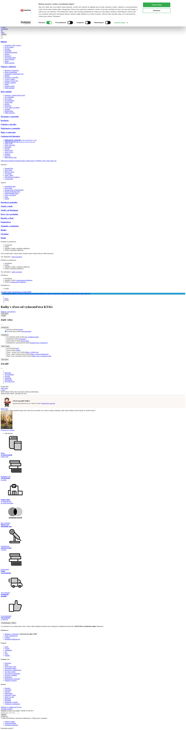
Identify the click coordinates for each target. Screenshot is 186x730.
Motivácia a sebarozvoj (12, 70)
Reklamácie (8, 677)
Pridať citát (4, 409)
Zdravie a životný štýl (11, 81)
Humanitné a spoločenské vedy (14, 74)
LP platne (5, 234)
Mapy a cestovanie (8, 132)
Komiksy (7, 49)
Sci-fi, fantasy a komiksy (12, 107)
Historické (8, 56)
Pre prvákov (8, 99)
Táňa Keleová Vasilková (12, 177)
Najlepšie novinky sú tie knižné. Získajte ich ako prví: (17, 710)
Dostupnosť (5, 335)
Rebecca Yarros (9, 172)
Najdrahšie (8, 378)
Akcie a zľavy (9, 152)
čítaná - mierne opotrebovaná (39, 354)
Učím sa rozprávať (10, 195)
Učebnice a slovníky (8, 124)
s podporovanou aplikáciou (24, 280)
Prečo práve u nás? (10, 666)
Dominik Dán (9, 168)
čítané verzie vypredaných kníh (41, 356)
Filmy (2, 32)
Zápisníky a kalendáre (10, 226)
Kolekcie (7, 154)
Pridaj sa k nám (9, 697)
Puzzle (3, 238)
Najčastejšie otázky (10, 668)
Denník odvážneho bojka (12, 191)
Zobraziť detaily (119, 22)
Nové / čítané (5, 346)
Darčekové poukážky (9, 202)
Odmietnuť (156, 10)
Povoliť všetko (157, 5)
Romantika (8, 50)
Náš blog (7, 691)
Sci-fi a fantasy (9, 47)
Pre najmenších (9, 97)
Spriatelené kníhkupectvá (12, 639)
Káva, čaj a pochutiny (9, 214)
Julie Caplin (8, 170)
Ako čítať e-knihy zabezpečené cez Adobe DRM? (16, 292)
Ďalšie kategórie (10, 63)
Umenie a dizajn (10, 86)
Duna (6, 197)
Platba (6, 665)
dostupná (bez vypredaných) (39, 343)
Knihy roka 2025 (10, 145)
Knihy (7, 298)
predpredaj (22, 339)
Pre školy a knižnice (11, 675)
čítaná (18, 350)
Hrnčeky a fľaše (7, 218)
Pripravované (9, 150)
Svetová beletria (9, 59)
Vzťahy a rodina (10, 79)
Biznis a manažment (11, 72)
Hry (2, 30)
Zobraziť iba (5, 327)
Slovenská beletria (10, 57)
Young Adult (8, 102)
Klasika (7, 54)
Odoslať (4, 714)
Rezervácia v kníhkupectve (13, 670)
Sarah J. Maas (9, 175)
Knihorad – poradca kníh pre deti (15, 95)
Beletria (4, 42)
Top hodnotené (9, 374)
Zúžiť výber (5, 359)
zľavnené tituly (26, 331)
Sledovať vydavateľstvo (8, 311)
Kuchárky (5, 121)
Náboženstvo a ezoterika (10, 128)
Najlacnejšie (8, 380)
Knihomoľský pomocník (48, 403)
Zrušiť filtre (4, 388)
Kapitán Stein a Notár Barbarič (14, 190)
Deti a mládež (6, 92)
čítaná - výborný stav (32, 352)
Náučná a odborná (8, 67)
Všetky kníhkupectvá (11, 636)
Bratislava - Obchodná (11, 634)
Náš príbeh (8, 690)
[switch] (70, 22)
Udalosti (7, 637)
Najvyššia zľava (10, 381)
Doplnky (4, 34)
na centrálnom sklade (32, 337)
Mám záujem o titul (10, 157)
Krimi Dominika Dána (11, 193)
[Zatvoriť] (1, 324)
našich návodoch (17, 257)
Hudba (3, 230)
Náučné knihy (9, 111)
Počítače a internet (10, 82)
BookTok (7, 156)
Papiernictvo (6, 222)
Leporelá (7, 109)
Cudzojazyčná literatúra (10, 136)
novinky (20, 329)
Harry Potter (8, 188)
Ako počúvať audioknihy (12, 673)
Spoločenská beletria (11, 52)
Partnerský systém (10, 695)
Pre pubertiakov (9, 100)
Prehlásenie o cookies (11, 702)
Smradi (7, 198)
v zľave (3, 390)
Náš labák (8, 700)
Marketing (8, 698)
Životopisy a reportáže (11, 77)
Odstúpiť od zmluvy (11, 680)
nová (17, 348)
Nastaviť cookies (10, 721)
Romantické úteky (10, 186)
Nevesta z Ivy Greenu (7, 430)
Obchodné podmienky (11, 725)
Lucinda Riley (9, 179)
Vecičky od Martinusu (9, 210)
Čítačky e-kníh (6, 206)
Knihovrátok (8, 693)
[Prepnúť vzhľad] (2, 37)
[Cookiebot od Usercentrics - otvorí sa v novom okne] (25, 22)
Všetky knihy (9, 143)
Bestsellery (8, 147)
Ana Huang (8, 173)
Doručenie (8, 663)
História (7, 75)
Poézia (7, 61)
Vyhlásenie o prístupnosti (12, 704)
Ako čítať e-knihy (10, 672)
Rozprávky (8, 106)
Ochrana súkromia (10, 723)
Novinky (7, 149)
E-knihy (3, 27)
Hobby (7, 84)
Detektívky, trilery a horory (13, 45)
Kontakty (7, 688)
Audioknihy (4, 29)
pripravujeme (25, 341)
